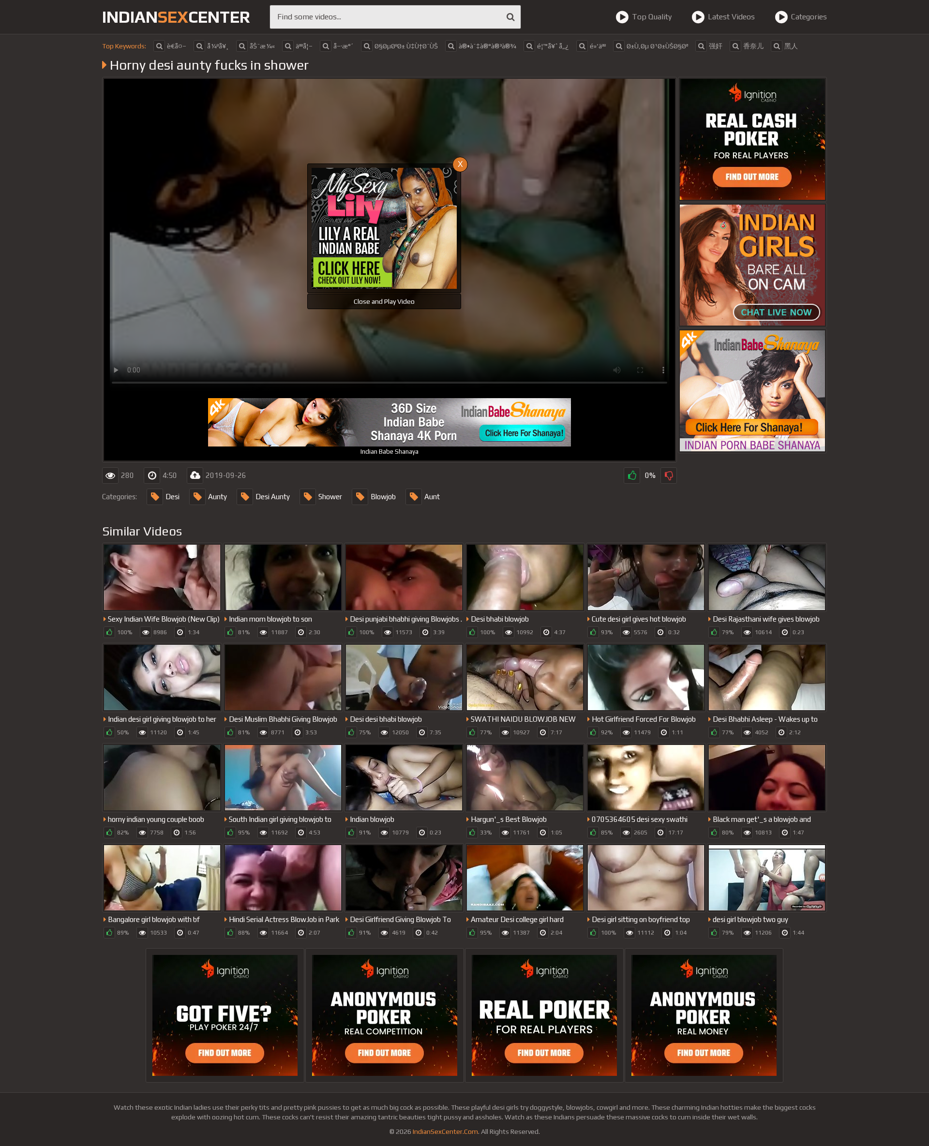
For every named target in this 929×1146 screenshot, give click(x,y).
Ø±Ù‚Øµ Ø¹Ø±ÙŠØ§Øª (657, 46)
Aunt (432, 496)
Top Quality (652, 16)
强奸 (715, 46)
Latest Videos (731, 16)
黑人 (791, 46)
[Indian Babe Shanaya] (752, 390)
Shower (330, 496)
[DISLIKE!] (668, 475)
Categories (809, 16)
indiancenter (176, 16)
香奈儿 (753, 46)
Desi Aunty (272, 496)
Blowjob (383, 496)
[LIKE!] (632, 475)
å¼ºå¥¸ (218, 46)
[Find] (511, 17)
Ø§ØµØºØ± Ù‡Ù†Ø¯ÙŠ (406, 46)
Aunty (217, 496)
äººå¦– (304, 46)
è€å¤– (176, 46)
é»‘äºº (598, 46)
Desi (172, 496)
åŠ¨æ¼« (262, 46)
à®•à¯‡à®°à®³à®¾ (487, 46)
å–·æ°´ (343, 46)
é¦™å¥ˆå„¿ (553, 46)
